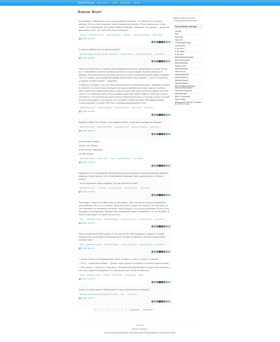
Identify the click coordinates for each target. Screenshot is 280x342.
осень (112, 158)
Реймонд (106, 275)
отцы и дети (136, 107)
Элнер (141, 275)
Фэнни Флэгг (157, 35)
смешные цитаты (124, 158)
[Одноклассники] (155, 42)
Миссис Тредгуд (127, 54)
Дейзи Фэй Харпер (114, 35)
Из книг (137, 3)
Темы (114, 3)
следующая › (134, 310)
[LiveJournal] (162, 42)
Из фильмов (125, 3)
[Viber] (165, 42)
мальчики (127, 35)
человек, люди (130, 275)
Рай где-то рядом (93, 275)
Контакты (140, 325)
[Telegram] (169, 42)
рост (123, 294)
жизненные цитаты (122, 127)
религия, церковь (115, 188)
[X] (160, 42)
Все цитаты (102, 3)
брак (82, 219)
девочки (83, 35)
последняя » (148, 310)
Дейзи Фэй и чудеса (96, 35)
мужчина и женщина (139, 127)
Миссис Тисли (103, 158)
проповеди (102, 188)
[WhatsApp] (167, 42)
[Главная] (87, 2)
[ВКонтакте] (153, 42)
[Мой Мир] (157, 42)
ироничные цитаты (122, 107)
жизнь (82, 275)
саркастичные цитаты (141, 35)
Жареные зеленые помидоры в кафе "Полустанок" (99, 54)
